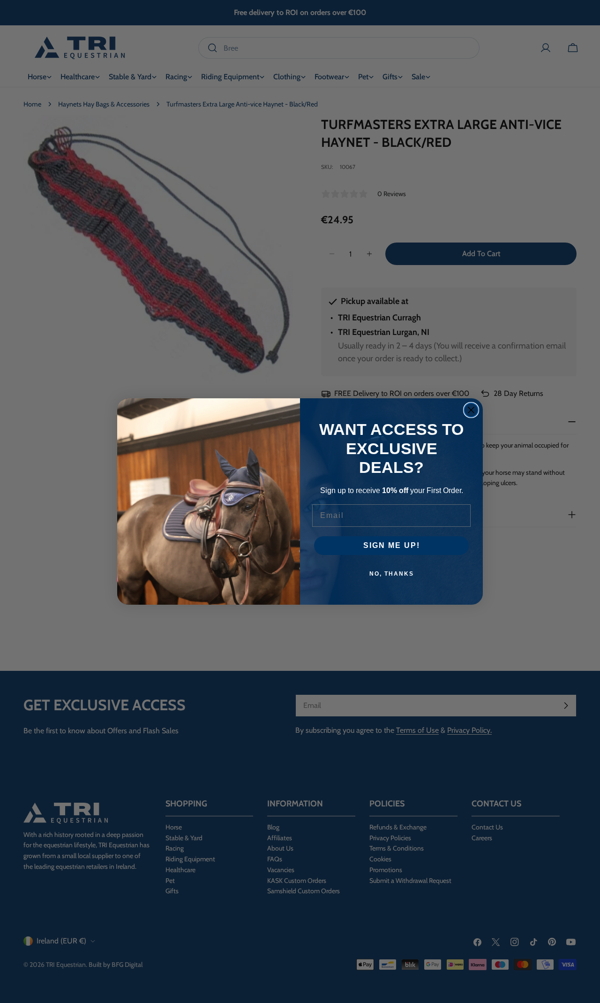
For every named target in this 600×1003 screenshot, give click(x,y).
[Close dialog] (471, 410)
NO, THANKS (391, 573)
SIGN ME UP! (391, 545)
